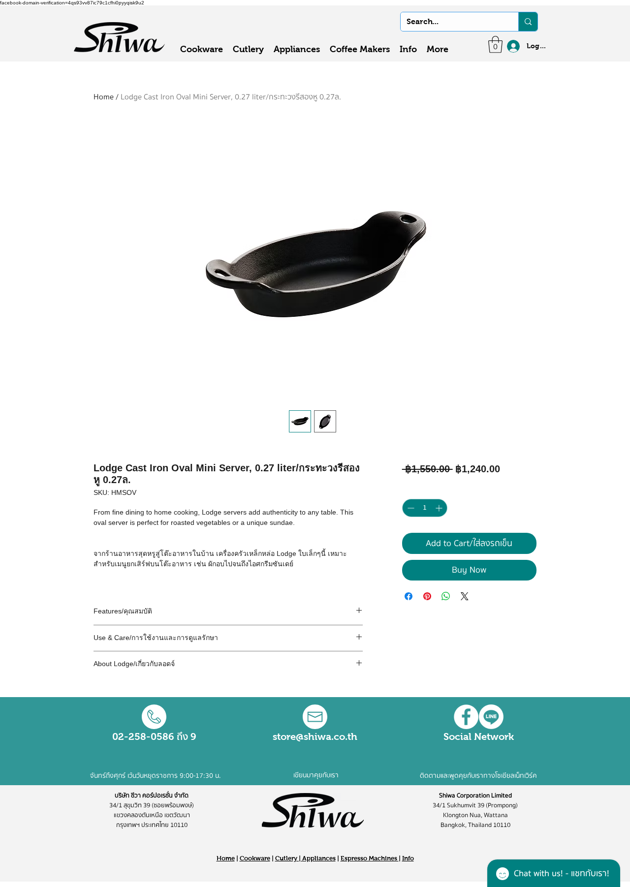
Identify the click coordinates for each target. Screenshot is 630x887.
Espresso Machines (370, 858)
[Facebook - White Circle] (466, 716)
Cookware (255, 858)
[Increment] (440, 508)
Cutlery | (288, 858)
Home (104, 97)
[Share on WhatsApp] (446, 596)
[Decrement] (410, 508)
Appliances (319, 858)
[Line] (491, 716)
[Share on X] (465, 596)
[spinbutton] (425, 508)
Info (408, 858)
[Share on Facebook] (408, 596)
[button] (495, 44)
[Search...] (527, 21)
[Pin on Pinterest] (427, 596)
